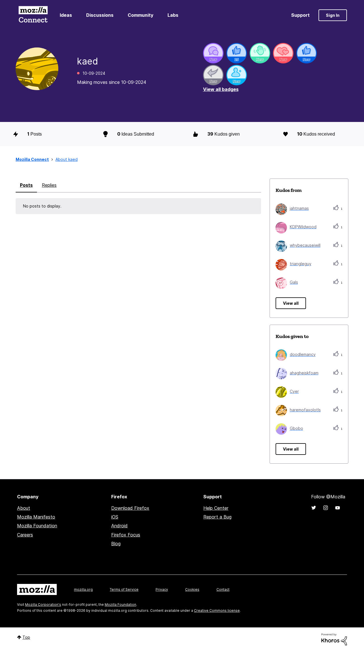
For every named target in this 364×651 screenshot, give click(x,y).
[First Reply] (213, 75)
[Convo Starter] (213, 53)
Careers (25, 535)
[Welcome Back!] (260, 53)
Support (300, 15)
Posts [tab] (26, 185)
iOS (114, 517)
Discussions (99, 15)
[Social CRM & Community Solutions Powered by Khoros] (334, 639)
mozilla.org (83, 589)
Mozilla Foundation (37, 525)
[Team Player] (236, 53)
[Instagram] (325, 507)
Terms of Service (124, 589)
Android (119, 525)
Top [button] (26, 637)
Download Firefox (130, 508)
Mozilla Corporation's (43, 604)
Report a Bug (217, 517)
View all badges (221, 89)
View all (291, 303)
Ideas (66, 15)
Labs (172, 15)
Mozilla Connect (33, 15)
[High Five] (283, 53)
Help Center (215, 508)
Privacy (162, 589)
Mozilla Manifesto (36, 517)
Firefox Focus (125, 535)
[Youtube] (337, 507)
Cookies (192, 589)
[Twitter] (313, 507)
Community (140, 15)
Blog (116, 543)
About (23, 508)
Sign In (333, 15)
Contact (222, 589)
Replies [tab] (49, 185)
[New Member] (236, 75)
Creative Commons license (217, 610)
